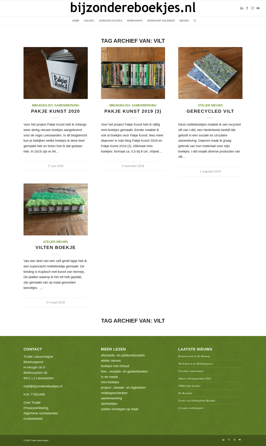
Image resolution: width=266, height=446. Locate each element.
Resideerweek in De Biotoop (194, 356)
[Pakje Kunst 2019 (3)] (133, 73)
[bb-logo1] (133, 8)
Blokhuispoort (33, 362)
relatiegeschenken (114, 393)
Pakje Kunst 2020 (55, 111)
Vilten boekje (55, 247)
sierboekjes (109, 403)
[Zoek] (193, 20)
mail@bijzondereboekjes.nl (43, 386)
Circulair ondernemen (190, 371)
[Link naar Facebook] (247, 8)
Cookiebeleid (33, 418)
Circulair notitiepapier (191, 408)
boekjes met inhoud (115, 366)
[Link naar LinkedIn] (241, 8)
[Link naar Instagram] (252, 8)
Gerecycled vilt (210, 111)
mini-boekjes (42, 105)
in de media (109, 377)
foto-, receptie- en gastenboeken (124, 371)
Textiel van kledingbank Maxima (196, 400)
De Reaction (185, 393)
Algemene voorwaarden (41, 413)
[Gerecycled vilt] (210, 73)
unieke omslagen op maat (119, 409)
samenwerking (66, 105)
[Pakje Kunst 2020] (56, 73)
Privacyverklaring (36, 408)
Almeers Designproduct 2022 (194, 378)
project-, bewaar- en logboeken (123, 387)
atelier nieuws (210, 105)
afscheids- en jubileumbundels (123, 355)
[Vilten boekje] (56, 209)
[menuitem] (76, 20)
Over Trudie (32, 402)
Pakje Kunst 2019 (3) (132, 111)
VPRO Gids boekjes (189, 386)
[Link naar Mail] (258, 8)
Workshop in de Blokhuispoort (195, 363)
